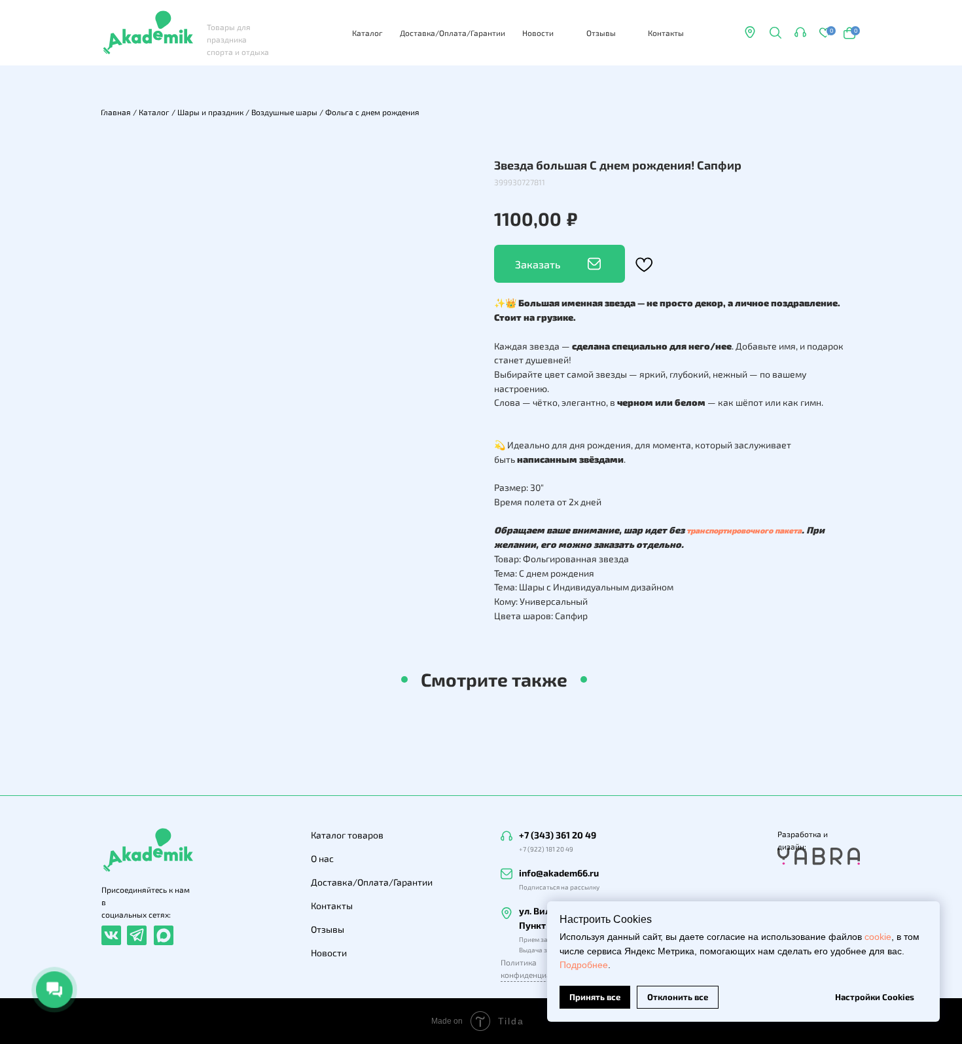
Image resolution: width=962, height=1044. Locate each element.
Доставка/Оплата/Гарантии (452, 32)
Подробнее (584, 965)
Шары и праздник (210, 112)
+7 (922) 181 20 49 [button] (546, 849)
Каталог (367, 32)
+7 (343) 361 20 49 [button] (557, 834)
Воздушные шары (284, 112)
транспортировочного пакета (744, 530)
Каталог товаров (347, 834)
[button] (800, 32)
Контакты (666, 32)
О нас (322, 858)
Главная (116, 112)
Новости (538, 32)
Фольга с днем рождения (372, 112)
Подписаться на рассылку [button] (559, 887)
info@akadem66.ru (559, 872)
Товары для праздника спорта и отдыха (238, 39)
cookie (877, 936)
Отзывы (601, 32)
